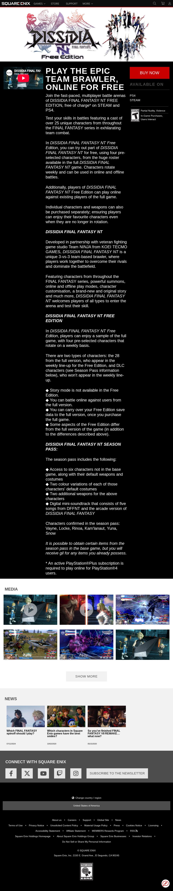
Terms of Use (15, 825)
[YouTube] (43, 773)
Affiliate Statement (76, 830)
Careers (72, 820)
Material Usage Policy (95, 825)
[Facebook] (11, 773)
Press (117, 825)
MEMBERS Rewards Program (108, 830)
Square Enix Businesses (113, 836)
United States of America (86, 805)
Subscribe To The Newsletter (117, 773)
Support (87, 820)
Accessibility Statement (47, 830)
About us (56, 820)
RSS (132, 830)
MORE (86, 3)
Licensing (153, 825)
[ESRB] (86, 871)
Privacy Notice (36, 825)
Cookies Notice (134, 825)
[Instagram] (75, 773)
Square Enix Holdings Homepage (33, 836)
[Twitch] (59, 773)
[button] (149, 73)
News (118, 820)
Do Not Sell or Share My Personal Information (86, 841)
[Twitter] (27, 773)
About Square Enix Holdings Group (75, 836)
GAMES (38, 3)
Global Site (103, 820)
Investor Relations (142, 836)
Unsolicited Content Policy (64, 825)
